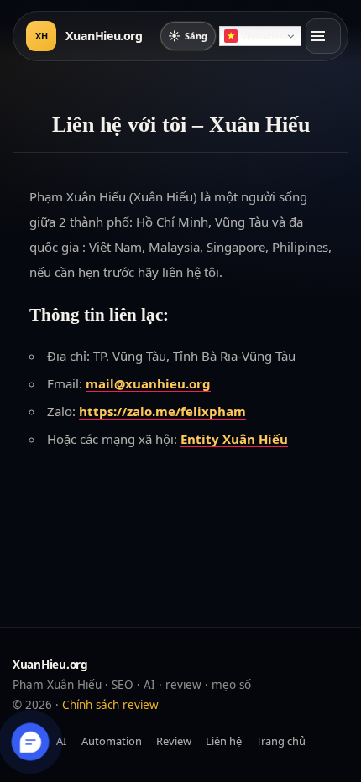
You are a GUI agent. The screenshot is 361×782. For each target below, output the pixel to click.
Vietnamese (265, 36)
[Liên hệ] (31, 742)
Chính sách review (110, 704)
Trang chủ (281, 740)
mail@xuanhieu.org (148, 383)
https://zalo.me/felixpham (162, 411)
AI (61, 740)
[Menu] (323, 36)
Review (173, 740)
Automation (111, 740)
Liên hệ (224, 740)
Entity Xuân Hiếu (234, 438)
